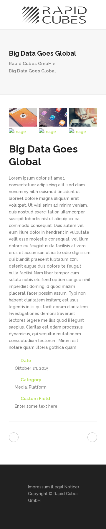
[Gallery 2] (53, 117)
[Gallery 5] (53, 131)
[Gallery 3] (83, 117)
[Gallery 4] (23, 131)
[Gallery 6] (83, 131)
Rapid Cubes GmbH (30, 63)
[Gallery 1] (23, 117)
